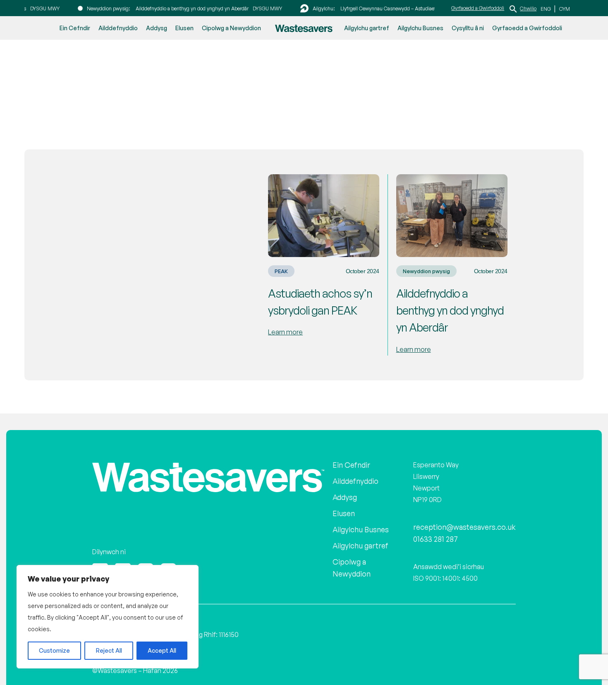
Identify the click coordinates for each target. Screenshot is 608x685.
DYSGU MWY (34, 8)
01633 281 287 (443, 532)
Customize (54, 650)
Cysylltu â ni (468, 27)
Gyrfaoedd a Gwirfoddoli (477, 8)
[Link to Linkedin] (168, 563)
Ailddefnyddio (118, 27)
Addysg (156, 27)
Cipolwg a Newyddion (231, 27)
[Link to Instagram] (145, 563)
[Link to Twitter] (100, 563)
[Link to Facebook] (123, 563)
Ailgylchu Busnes (420, 27)
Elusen (184, 27)
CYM (563, 8)
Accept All (162, 650)
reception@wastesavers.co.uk (469, 521)
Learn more (285, 331)
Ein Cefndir (75, 27)
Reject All (109, 650)
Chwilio (528, 8)
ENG (546, 8)
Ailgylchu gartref (366, 27)
